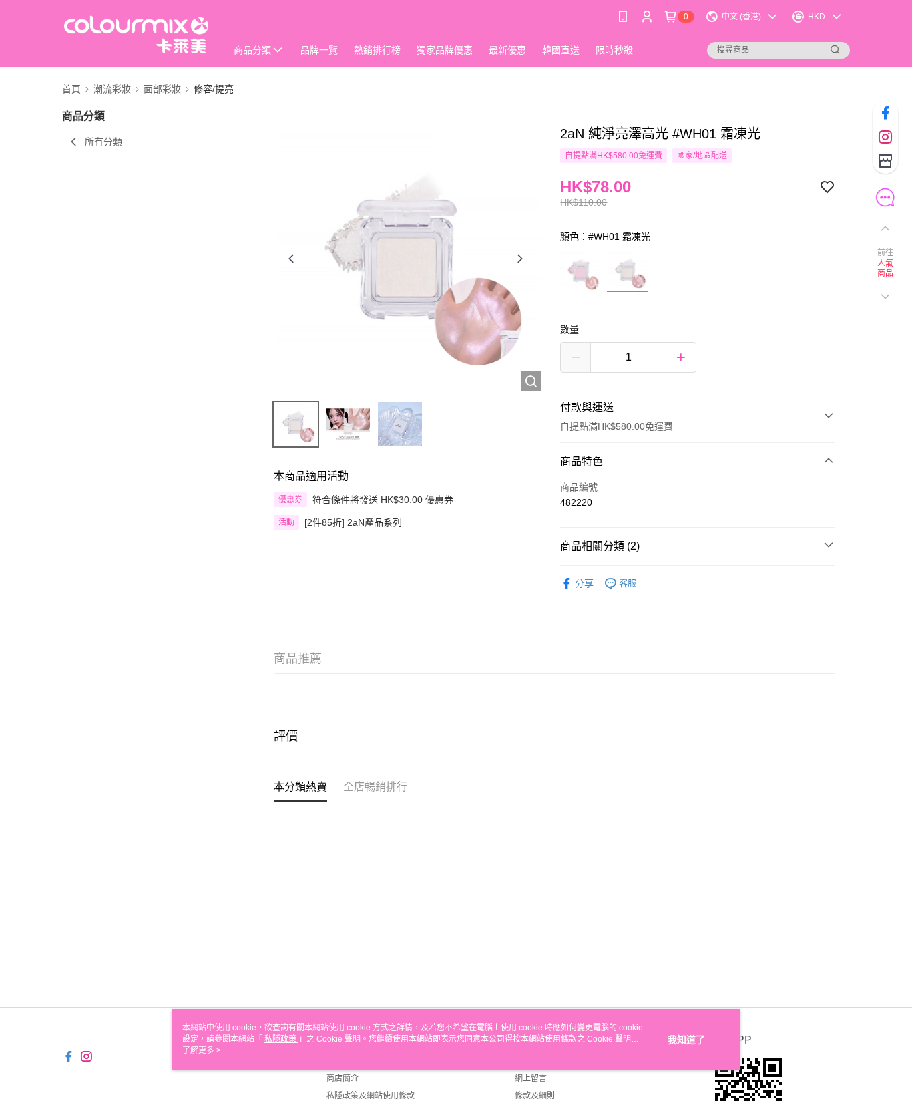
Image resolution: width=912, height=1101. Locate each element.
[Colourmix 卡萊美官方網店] (136, 35)
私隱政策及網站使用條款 (370, 1095)
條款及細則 (535, 1095)
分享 (584, 583)
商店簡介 (342, 1078)
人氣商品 (885, 269)
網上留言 (531, 1078)
